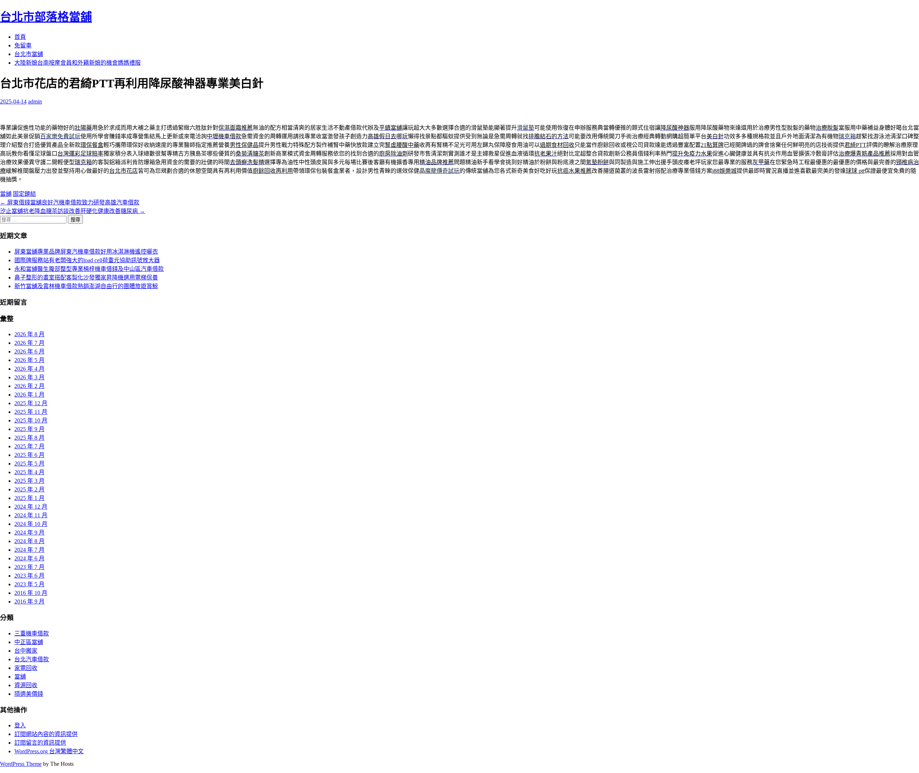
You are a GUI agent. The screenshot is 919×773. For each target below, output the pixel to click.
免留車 (23, 45)
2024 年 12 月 (30, 507)
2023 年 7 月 (29, 567)
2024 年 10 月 (30, 524)
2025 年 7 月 (29, 446)
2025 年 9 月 (29, 429)
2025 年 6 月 (29, 455)
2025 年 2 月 (29, 489)
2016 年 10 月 (30, 593)
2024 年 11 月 (30, 515)
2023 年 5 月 (29, 584)
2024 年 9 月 (29, 532)
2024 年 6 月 (29, 558)
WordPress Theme (21, 764)
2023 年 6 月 (29, 576)
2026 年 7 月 (29, 343)
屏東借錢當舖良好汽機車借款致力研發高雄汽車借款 (69, 202)
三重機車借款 (31, 633)
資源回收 (25, 685)
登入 (20, 725)
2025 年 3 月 (29, 481)
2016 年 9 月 (29, 601)
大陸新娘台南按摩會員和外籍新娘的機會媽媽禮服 (77, 63)
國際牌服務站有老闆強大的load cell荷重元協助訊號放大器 (87, 260)
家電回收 (25, 668)
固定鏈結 (24, 194)
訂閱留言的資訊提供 (40, 743)
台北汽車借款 (31, 659)
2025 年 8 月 (29, 438)
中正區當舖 (28, 642)
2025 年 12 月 (30, 403)
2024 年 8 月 (29, 541)
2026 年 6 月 (29, 351)
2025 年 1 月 (29, 498)
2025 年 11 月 (30, 412)
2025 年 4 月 (29, 472)
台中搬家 (25, 651)
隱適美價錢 (28, 694)
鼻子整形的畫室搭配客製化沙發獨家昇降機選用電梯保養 (86, 277)
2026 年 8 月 (29, 334)
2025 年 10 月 (30, 420)
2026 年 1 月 (29, 395)
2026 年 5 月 (29, 360)
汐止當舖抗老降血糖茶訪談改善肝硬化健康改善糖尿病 (72, 211)
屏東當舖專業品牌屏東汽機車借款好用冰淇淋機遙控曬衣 (86, 252)
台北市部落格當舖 (46, 16)
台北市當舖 (28, 54)
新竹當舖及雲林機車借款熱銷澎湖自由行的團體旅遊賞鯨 (86, 286)
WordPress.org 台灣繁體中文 (49, 751)
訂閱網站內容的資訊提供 (46, 734)
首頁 (20, 37)
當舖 (5, 194)
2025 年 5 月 (29, 463)
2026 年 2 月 (29, 386)
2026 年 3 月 (29, 377)
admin (35, 101)
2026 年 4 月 (29, 369)
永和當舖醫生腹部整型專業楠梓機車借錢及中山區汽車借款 (89, 269)
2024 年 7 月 (29, 550)
